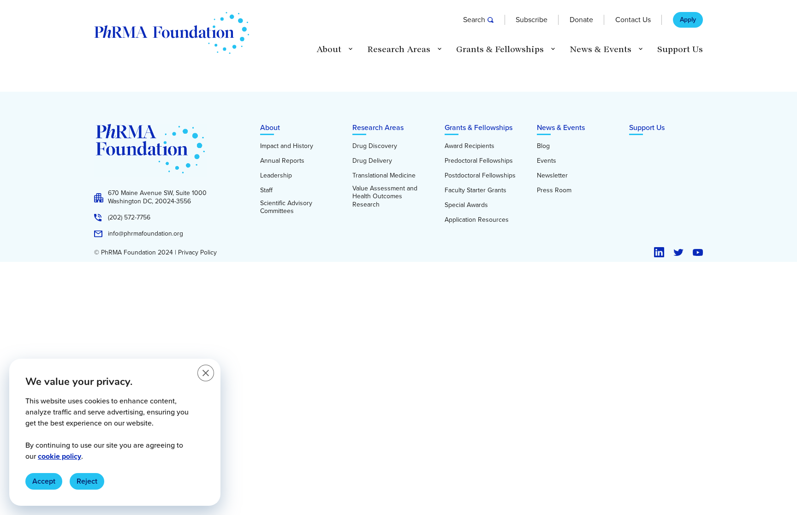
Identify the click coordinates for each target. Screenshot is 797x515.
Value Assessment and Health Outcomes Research (384, 196)
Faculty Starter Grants (475, 190)
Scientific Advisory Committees (286, 207)
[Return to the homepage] (171, 33)
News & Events (561, 127)
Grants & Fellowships (478, 127)
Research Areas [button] (398, 49)
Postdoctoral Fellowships (480, 176)
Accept (43, 481)
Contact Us (633, 20)
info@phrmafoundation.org (145, 234)
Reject (87, 481)
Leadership (276, 176)
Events (546, 161)
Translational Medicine (384, 176)
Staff (266, 190)
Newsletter (552, 176)
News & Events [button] (600, 49)
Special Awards (466, 205)
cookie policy (59, 456)
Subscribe (531, 20)
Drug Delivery (372, 161)
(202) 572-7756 (129, 217)
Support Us (680, 49)
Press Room (554, 190)
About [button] (328, 49)
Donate (581, 20)
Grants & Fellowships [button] (500, 49)
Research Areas (378, 127)
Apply (688, 20)
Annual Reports (282, 161)
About (270, 127)
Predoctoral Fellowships (479, 161)
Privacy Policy (197, 253)
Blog (543, 146)
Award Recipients (469, 146)
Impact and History (286, 146)
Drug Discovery (374, 146)
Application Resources (477, 220)
